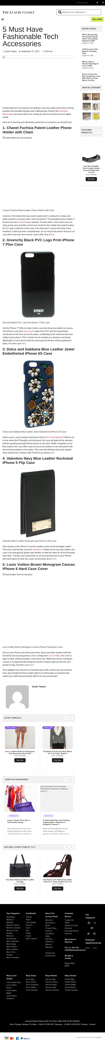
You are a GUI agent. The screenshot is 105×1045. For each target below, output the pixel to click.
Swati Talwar (39, 686)
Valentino (63, 111)
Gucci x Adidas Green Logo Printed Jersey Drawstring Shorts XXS (26, 752)
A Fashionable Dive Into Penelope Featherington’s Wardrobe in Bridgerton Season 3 (20, 822)
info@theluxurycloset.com (75, 950)
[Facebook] (89, 923)
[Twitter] (88, 934)
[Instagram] (95, 923)
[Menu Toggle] (2, 19)
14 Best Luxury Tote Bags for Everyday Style (90, 51)
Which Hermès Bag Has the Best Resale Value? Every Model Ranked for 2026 (90, 38)
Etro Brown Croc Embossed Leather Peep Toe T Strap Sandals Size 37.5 (20, 881)
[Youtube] (92, 928)
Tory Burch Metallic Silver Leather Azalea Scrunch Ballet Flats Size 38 (58, 881)
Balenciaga (8, 114)
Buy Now (26, 760)
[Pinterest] (94, 934)
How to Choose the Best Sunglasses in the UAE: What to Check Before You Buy (91, 77)
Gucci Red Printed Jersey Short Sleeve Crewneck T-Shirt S (63, 752)
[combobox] (78, 12)
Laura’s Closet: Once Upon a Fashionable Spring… (54, 821)
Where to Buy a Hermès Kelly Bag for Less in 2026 (90, 64)
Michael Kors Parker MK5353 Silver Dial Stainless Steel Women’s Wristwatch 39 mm (91, 170)
